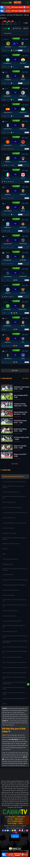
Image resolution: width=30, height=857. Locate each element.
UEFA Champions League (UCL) (10, 559)
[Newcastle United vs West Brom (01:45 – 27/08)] (7, 413)
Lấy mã (15, 836)
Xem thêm (14, 370)
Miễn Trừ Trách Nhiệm (15, 821)
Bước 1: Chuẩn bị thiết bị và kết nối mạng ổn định (14, 647)
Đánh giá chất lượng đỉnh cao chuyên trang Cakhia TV (13, 486)
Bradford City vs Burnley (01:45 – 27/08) (20, 430)
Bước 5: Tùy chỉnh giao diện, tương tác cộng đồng (14, 667)
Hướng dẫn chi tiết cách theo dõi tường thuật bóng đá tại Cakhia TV (14, 641)
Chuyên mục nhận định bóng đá (10, 590)
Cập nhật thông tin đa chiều (9, 502)
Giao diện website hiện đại (9, 517)
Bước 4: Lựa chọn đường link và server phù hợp (14, 662)
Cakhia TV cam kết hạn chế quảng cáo (12, 507)
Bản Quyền (19, 819)
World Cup (5, 548)
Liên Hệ (10, 819)
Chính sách (21, 817)
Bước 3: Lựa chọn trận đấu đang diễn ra (12, 657)
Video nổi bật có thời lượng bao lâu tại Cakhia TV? (14, 698)
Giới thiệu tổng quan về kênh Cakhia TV (13, 476)
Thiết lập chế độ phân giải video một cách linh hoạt (14, 626)
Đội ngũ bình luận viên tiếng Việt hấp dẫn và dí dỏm (14, 497)
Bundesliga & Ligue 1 (7, 564)
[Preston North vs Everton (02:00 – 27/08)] (7, 421)
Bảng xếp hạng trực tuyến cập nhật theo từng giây (15, 579)
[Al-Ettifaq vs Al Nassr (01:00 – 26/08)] (7, 438)
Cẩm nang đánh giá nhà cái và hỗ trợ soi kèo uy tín (14, 512)
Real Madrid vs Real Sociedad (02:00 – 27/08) (21, 388)
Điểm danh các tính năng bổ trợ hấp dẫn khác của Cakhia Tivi (14, 569)
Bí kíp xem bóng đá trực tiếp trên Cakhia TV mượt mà (14, 605)
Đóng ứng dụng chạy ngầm (9, 616)
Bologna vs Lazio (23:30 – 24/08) (20, 455)
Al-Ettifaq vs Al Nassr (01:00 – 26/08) (21, 438)
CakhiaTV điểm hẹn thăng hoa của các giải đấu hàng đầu (14, 538)
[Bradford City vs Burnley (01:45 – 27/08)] (7, 429)
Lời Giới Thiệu (6, 470)
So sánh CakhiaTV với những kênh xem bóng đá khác (14, 600)
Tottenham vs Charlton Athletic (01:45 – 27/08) (20, 405)
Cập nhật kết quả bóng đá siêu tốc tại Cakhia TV (14, 585)
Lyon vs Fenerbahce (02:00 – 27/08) (21, 396)
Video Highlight (7, 378)
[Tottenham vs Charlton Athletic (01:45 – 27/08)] (7, 404)
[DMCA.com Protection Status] (15, 848)
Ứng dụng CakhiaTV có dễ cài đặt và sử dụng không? (13, 688)
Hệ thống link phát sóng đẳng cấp (11, 492)
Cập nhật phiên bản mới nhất (9, 631)
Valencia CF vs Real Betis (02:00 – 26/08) (20, 447)
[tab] (3, 23)
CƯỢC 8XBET (17, 2)
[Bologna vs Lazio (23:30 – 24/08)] (7, 455)
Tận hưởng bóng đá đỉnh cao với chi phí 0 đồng (14, 523)
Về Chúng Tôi (9, 817)
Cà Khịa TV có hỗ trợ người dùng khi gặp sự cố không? (13, 693)
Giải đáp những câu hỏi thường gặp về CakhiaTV (14, 672)
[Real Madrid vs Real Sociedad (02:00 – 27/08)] (7, 387)
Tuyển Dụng (12, 823)
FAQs (20, 823)
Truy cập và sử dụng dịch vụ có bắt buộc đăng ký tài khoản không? (14, 683)
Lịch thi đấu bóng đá (7, 574)
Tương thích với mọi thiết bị (9, 533)
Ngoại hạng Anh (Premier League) (10, 543)
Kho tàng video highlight (8, 595)
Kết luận (4, 703)
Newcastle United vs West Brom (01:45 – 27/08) (20, 413)
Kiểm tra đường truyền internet (10, 610)
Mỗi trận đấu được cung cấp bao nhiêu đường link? (13, 678)
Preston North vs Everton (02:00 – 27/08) (20, 422)
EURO (4, 554)
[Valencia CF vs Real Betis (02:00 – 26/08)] (7, 446)
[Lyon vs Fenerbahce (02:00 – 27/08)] (7, 396)
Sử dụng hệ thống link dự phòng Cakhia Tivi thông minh (14, 636)
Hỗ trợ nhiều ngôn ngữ (8, 528)
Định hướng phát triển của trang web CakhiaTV (14, 481)
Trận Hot (17, 28)
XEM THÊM (25, 378)
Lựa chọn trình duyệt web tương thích (12, 621)
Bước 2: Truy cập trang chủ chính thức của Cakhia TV (14, 652)
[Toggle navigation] (28, 2)
